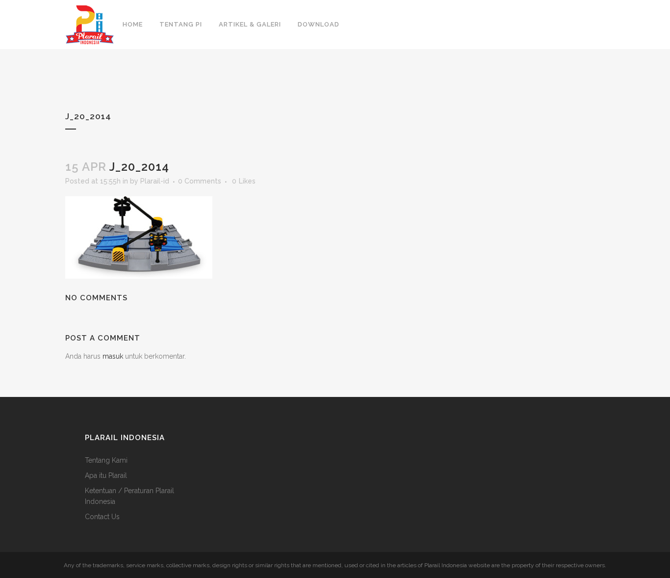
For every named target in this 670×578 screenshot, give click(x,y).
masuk (113, 356)
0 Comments (199, 181)
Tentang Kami (106, 460)
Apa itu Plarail (106, 475)
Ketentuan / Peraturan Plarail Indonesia (129, 496)
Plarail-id (154, 181)
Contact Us (102, 517)
